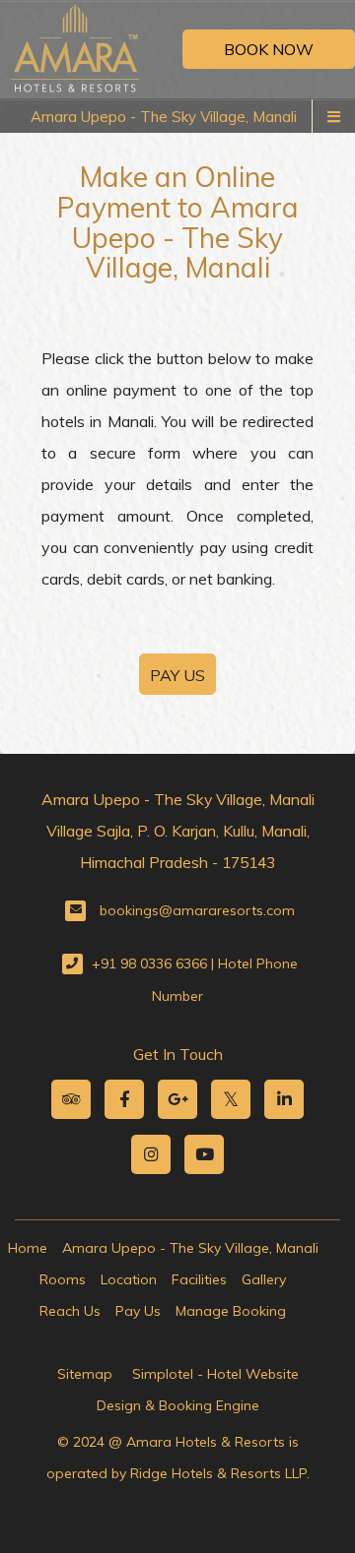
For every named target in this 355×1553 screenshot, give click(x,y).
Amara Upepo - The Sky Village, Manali (164, 116)
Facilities (199, 1279)
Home (27, 1248)
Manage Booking (231, 1311)
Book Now (269, 49)
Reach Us (70, 1311)
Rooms (62, 1279)
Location (129, 1279)
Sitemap (84, 1374)
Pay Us (138, 1311)
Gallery (264, 1279)
